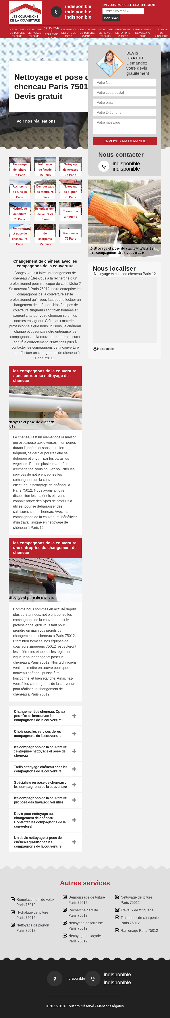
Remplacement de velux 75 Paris (143, 32)
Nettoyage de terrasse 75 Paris (51, 32)
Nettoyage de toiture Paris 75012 (136, 900)
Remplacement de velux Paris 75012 (35, 902)
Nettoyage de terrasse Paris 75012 (85, 925)
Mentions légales (110, 1006)
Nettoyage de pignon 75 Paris (105, 32)
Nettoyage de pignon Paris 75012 (32, 927)
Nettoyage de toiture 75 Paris (17, 32)
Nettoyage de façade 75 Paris (34, 32)
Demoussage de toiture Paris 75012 (86, 900)
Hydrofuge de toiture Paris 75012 (32, 915)
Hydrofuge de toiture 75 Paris (123, 32)
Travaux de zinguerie (161, 32)
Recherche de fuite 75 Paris (68, 32)
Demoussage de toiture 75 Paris (87, 32)
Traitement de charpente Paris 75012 (140, 920)
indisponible (78, 6)
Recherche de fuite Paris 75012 (83, 912)
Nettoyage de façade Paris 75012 (84, 938)
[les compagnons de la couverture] (25, 12)
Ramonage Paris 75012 (139, 930)
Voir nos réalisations (36, 121)
